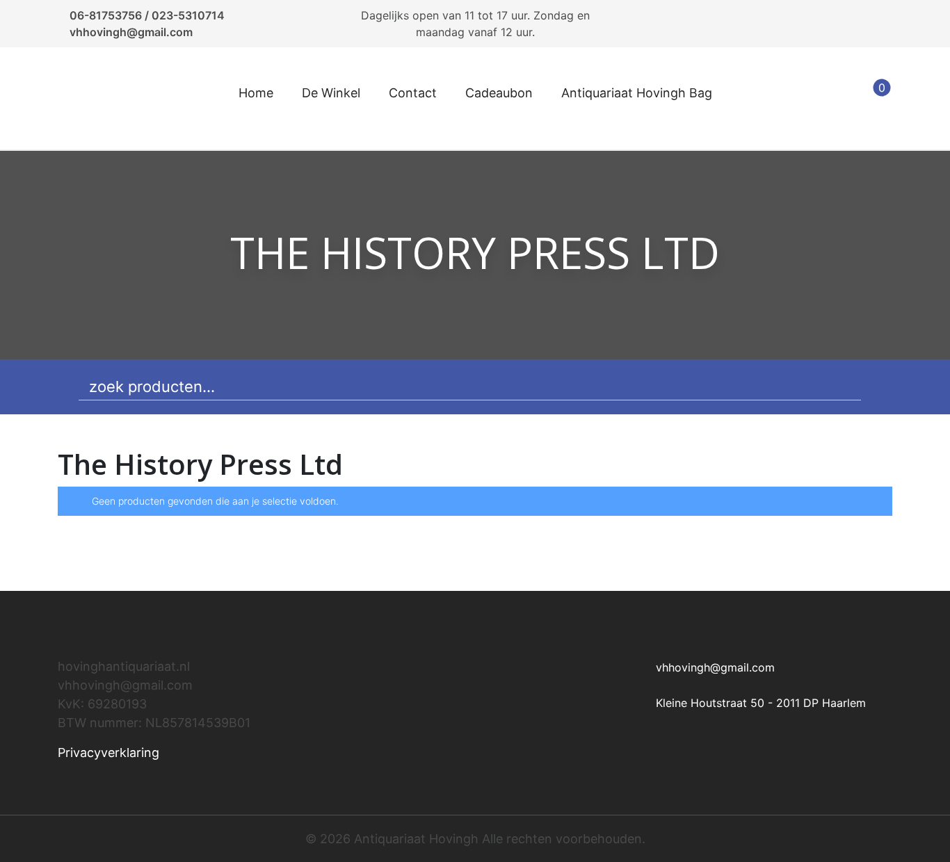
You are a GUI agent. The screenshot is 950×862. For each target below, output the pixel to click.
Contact (413, 93)
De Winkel (331, 93)
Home (256, 93)
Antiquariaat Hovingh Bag (636, 93)
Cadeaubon (499, 93)
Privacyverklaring (108, 752)
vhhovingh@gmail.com (131, 32)
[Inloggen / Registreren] (838, 99)
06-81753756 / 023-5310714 (147, 15)
